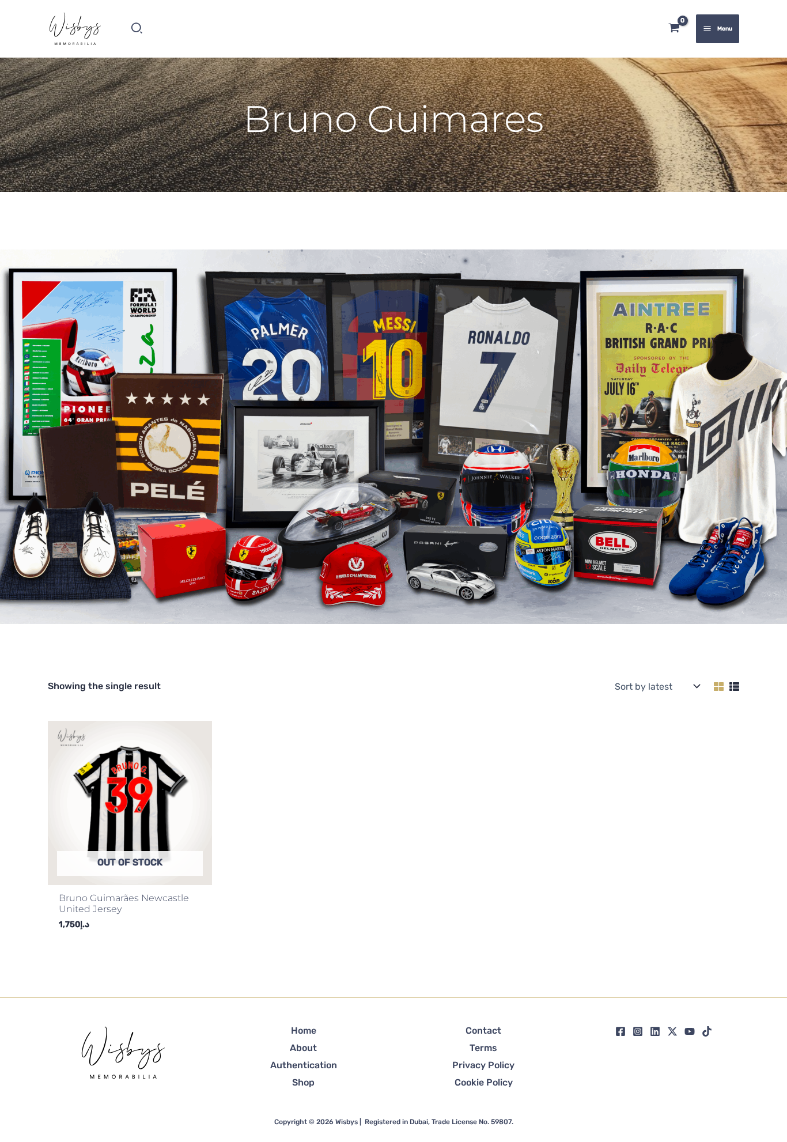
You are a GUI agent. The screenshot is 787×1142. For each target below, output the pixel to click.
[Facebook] (620, 1031)
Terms (483, 1047)
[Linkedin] (655, 1031)
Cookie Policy (484, 1082)
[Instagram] (638, 1031)
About (303, 1047)
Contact (483, 1030)
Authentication (303, 1065)
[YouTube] (689, 1031)
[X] (672, 1031)
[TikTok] (707, 1031)
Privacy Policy (483, 1065)
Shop (303, 1082)
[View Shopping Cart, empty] (674, 29)
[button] (137, 29)
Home (303, 1030)
